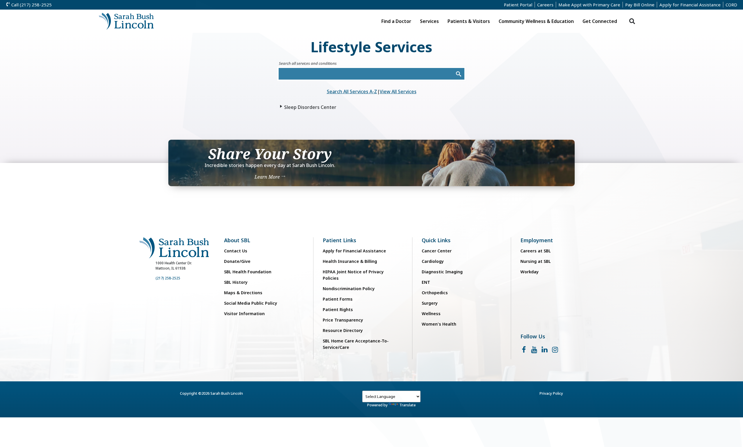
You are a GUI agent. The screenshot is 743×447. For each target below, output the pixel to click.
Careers (545, 5)
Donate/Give (237, 261)
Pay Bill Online (639, 5)
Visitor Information (244, 313)
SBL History (236, 282)
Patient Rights (338, 309)
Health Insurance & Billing (350, 261)
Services (429, 21)
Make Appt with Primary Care (589, 5)
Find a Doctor (396, 21)
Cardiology (433, 261)
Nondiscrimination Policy (349, 288)
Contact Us (235, 251)
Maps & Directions (243, 292)
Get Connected (600, 21)
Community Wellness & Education (536, 21)
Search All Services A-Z (352, 91)
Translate (407, 404)
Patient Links (339, 240)
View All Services (398, 91)
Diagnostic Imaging (442, 271)
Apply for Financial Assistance (690, 5)
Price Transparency (343, 320)
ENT (426, 282)
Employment (536, 240)
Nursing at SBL (535, 261)
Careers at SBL (535, 251)
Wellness (431, 313)
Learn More (268, 177)
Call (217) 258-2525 (31, 5)
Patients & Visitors (469, 21)
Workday (529, 271)
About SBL (237, 240)
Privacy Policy (551, 393)
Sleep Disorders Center (310, 107)
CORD (731, 5)
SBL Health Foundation (247, 271)
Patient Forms (338, 299)
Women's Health (439, 324)
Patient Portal (518, 5)
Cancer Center (437, 251)
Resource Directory (343, 330)
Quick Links (436, 240)
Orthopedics (435, 292)
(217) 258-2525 (168, 278)
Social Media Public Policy (250, 303)
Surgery (430, 303)
